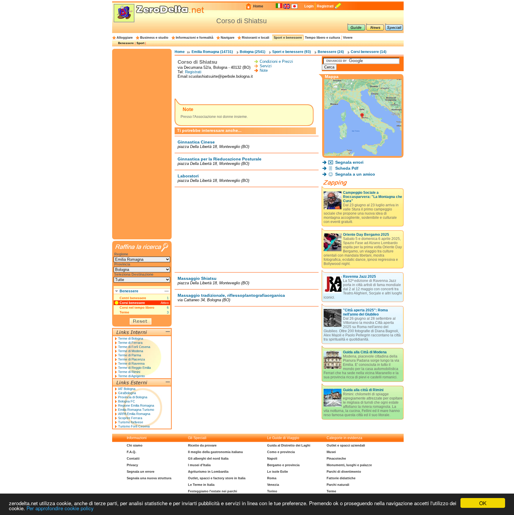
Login (309, 6)
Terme (124, 312)
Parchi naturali (338, 484)
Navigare (227, 37)
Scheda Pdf (346, 168)
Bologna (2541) (252, 52)
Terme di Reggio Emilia (134, 367)
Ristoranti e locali (255, 37)
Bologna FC (126, 401)
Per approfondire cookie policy (60, 508)
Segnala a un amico (355, 174)
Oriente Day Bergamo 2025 (366, 234)
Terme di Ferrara (130, 342)
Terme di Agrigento (131, 376)
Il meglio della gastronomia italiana (215, 452)
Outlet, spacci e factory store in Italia (216, 478)
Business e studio (154, 37)
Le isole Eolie (277, 471)
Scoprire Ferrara (130, 418)
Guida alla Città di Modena (365, 352)
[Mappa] (363, 154)
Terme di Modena (130, 351)
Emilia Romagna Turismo (136, 409)
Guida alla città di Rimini (363, 390)
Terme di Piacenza (131, 359)
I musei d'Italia (199, 465)
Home (258, 6)
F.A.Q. (131, 452)
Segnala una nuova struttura (149, 478)
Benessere (126, 43)
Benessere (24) (331, 52)
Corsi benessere (132, 303)
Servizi (266, 66)
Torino (272, 491)
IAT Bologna (126, 389)
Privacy (132, 465)
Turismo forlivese (130, 422)
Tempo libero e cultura (322, 37)
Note (264, 70)
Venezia (273, 484)
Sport (140, 43)
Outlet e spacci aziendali (346, 445)
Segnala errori (349, 162)
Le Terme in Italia (201, 484)
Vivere (347, 37)
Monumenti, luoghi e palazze (349, 465)
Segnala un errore (140, 471)
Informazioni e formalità (194, 37)
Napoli (272, 458)
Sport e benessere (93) (291, 52)
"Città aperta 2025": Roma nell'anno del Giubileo (365, 312)
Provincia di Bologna (132, 397)
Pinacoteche (336, 458)
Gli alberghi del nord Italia (208, 458)
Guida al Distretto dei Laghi (288, 445)
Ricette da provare (202, 445)
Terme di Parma (129, 355)
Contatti (133, 458)
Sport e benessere (288, 37)
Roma (271, 478)
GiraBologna (127, 393)
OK (482, 503)
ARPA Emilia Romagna (134, 414)
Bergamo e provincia (283, 465)
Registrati (325, 6)
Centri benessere (133, 298)
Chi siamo (134, 445)
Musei (331, 452)
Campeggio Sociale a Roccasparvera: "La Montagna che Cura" (372, 197)
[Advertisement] (246, 89)
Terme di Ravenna (131, 363)
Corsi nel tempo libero (137, 307)
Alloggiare (125, 37)
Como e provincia (281, 452)
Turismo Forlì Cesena (134, 426)
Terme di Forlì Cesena (134, 347)
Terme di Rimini (129, 372)
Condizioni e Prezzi (276, 61)
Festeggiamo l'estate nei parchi (212, 491)
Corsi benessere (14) (368, 52)
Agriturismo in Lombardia (208, 471)
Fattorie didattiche (341, 478)
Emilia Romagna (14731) (212, 52)
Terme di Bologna (130, 338)
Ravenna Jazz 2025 (359, 276)
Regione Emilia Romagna (136, 405)
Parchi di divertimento (344, 471)
